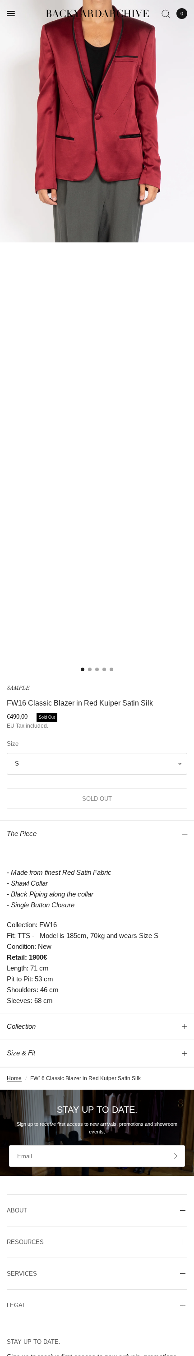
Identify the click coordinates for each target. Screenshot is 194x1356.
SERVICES (22, 1273)
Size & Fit (21, 1053)
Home (14, 1078)
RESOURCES (25, 1242)
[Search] (165, 13)
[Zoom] (97, 121)
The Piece (22, 833)
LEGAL (16, 1305)
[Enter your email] (176, 1156)
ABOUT (17, 1210)
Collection (21, 1026)
